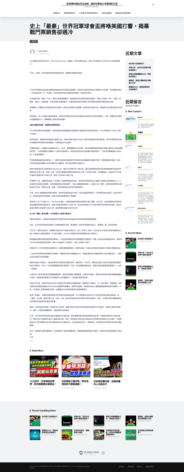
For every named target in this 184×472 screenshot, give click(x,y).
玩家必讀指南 (107, 13)
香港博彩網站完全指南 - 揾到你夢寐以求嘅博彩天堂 (92, 4)
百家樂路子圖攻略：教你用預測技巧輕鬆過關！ (75, 382)
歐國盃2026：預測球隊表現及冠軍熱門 (139, 88)
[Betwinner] (130, 207)
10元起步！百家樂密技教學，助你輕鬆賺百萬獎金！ (43, 382)
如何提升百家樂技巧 (136, 64)
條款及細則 (130, 466)
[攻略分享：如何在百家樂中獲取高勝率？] (131, 262)
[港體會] (131, 142)
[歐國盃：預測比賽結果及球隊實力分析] (131, 289)
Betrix (140, 117)
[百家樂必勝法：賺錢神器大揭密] (67, 439)
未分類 (34, 41)
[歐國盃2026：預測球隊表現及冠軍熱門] (35, 439)
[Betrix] (131, 120)
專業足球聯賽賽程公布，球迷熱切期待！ (140, 75)
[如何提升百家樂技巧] (131, 248)
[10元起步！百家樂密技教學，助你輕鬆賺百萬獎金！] (44, 366)
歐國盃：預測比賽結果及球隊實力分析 (140, 81)
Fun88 (140, 186)
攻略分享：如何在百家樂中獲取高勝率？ (140, 69)
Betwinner (142, 208)
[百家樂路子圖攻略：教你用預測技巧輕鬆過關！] (76, 366)
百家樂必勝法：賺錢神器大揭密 (81, 431)
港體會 (140, 132)
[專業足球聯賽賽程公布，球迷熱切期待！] (131, 276)
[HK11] (128, 166)
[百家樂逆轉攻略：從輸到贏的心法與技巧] (108, 366)
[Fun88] (129, 185)
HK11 (140, 168)
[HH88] (129, 145)
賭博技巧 (56, 13)
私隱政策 (121, 466)
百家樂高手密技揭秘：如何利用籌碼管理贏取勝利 (113, 432)
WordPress (80, 466)
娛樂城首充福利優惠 (123, 13)
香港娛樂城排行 (70, 13)
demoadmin (43, 51)
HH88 (140, 146)
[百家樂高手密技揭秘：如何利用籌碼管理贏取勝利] (99, 439)
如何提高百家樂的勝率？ (145, 431)
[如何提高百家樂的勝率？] (131, 439)
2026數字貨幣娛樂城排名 (88, 13)
